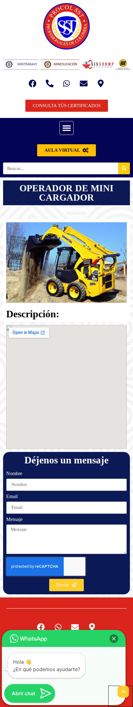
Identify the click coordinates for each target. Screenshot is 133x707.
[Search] (124, 168)
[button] (66, 128)
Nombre (14, 473)
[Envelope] (83, 83)
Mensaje (14, 519)
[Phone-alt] (49, 83)
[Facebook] (32, 83)
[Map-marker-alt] (100, 83)
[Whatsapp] (66, 83)
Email (12, 496)
